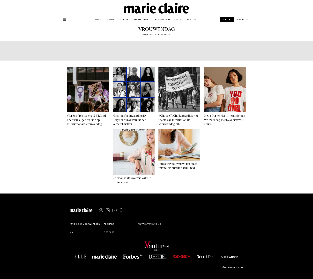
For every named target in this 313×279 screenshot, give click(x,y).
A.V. (72, 232)
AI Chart (109, 223)
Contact (109, 232)
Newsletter (243, 19)
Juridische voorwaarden (85, 223)
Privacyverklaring (149, 223)
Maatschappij (142, 19)
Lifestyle (124, 19)
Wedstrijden (162, 19)
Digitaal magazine (185, 19)
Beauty (110, 19)
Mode (98, 19)
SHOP (227, 19)
